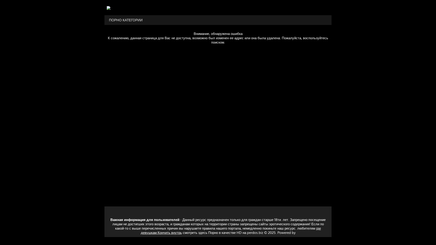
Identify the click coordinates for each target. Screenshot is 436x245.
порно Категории (126, 20)
